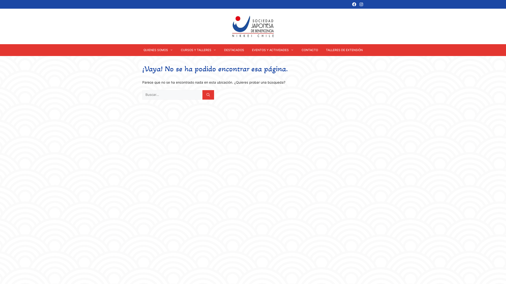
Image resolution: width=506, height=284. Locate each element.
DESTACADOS (234, 50)
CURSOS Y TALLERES (196, 50)
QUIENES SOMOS (155, 50)
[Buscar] (208, 95)
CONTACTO (310, 50)
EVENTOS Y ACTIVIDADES (270, 50)
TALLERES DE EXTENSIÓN (344, 50)
